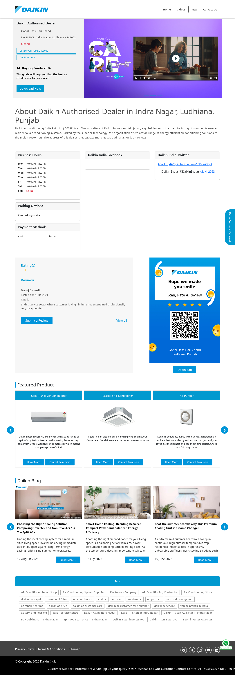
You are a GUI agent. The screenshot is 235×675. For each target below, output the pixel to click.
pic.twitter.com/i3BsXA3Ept (193, 164)
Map (194, 9)
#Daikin (163, 164)
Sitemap (74, 649)
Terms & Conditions (51, 649)
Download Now (30, 88)
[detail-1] (146, 96)
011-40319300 (193, 669)
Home (167, 9)
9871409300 (126, 669)
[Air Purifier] (186, 416)
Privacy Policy (24, 649)
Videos (181, 9)
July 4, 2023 (207, 172)
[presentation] (10, 430)
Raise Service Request (230, 227)
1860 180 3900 (216, 669)
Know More (33, 462)
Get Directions (27, 57)
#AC (172, 164)
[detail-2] (153, 96)
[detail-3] (159, 96)
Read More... (68, 560)
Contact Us (210, 9)
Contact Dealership (59, 462)
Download (185, 370)
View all (121, 320)
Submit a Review (36, 320)
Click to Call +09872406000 (34, 50)
